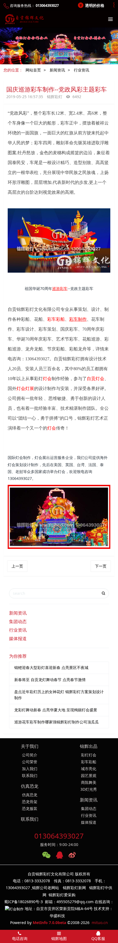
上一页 (17, 566)
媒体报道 (18, 638)
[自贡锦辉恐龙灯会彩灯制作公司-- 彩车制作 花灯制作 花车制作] (23, 19)
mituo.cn (100, 922)
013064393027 (59, 836)
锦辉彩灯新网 (74, 887)
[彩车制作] (59, 213)
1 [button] (55, 61)
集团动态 (18, 621)
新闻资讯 (57, 70)
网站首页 (33, 70)
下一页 (100, 566)
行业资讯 (81, 70)
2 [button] (60, 61)
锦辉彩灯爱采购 (62, 894)
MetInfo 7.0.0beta (49, 922)
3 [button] (64, 61)
